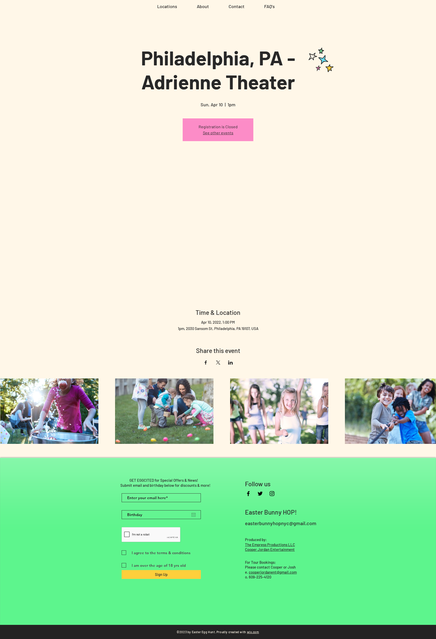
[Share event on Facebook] (205, 363)
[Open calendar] (194, 515)
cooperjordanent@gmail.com (273, 572)
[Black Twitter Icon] (260, 493)
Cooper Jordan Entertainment (270, 549)
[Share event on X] (218, 363)
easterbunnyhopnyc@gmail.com (280, 523)
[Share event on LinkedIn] (230, 363)
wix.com (253, 632)
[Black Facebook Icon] (248, 493)
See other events (218, 132)
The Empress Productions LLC (270, 544)
